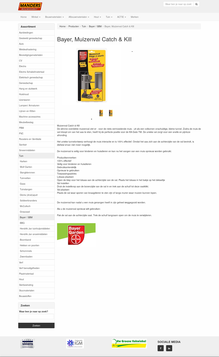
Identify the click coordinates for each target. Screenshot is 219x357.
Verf (21, 262)
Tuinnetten (25, 178)
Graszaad (25, 211)
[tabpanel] (101, 113)
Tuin (21, 155)
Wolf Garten (26, 166)
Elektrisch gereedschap (31, 77)
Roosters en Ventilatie (30, 139)
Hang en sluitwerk (28, 88)
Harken (23, 161)
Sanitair (23, 144)
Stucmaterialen (26, 290)
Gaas (22, 183)
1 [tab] (91, 119)
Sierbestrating (26, 284)
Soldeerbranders (28, 200)
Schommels (26, 250)
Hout (21, 279)
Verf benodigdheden (29, 268)
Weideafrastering (27, 49)
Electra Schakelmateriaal (31, 71)
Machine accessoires (29, 116)
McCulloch (25, 206)
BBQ (22, 222)
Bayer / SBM (26, 217)
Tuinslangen (26, 189)
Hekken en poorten (29, 245)
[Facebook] (161, 348)
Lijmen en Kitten (27, 111)
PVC (21, 133)
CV (20, 60)
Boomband (25, 239)
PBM (21, 127)
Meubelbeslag (26, 122)
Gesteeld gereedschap (30, 38)
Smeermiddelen (27, 150)
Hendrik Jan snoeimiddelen (33, 234)
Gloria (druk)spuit (29, 194)
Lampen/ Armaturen (29, 105)
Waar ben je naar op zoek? (33, 311)
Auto (21, 43)
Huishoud (24, 94)
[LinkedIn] (169, 348)
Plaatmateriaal (26, 273)
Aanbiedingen (26, 32)
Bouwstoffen (25, 296)
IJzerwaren (24, 99)
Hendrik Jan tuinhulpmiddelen (35, 228)
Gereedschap (26, 83)
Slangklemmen (27, 172)
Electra (22, 66)
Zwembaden (26, 256)
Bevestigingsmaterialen (31, 55)
